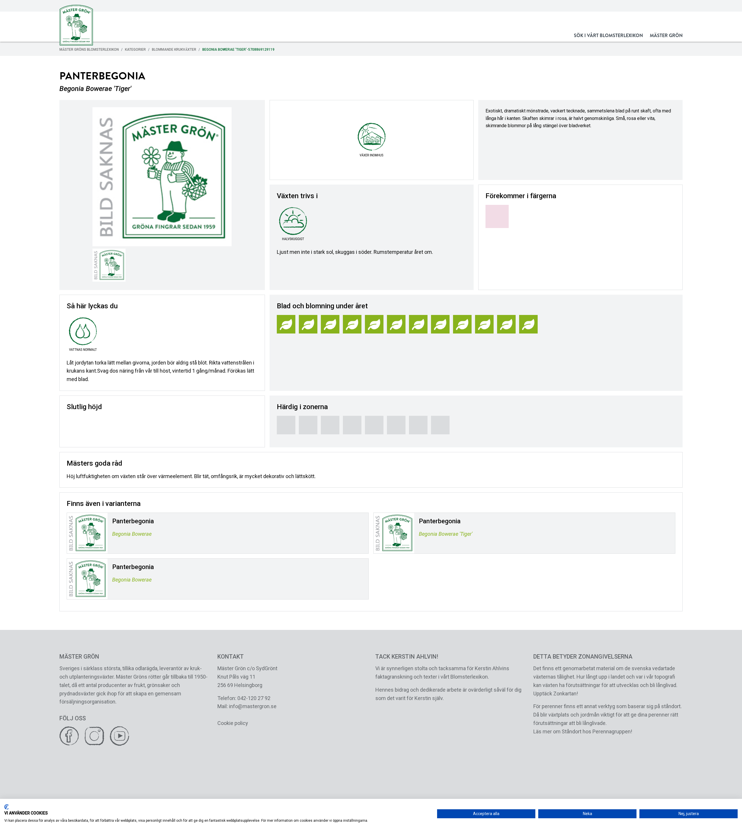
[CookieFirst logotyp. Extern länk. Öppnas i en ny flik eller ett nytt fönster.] (6, 807)
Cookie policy (232, 723)
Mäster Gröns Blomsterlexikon (89, 50)
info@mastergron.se (253, 706)
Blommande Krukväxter (174, 50)
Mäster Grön (666, 35)
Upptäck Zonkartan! (555, 693)
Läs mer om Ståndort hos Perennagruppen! (582, 731)
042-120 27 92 (253, 698)
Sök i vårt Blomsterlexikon (608, 35)
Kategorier (135, 50)
